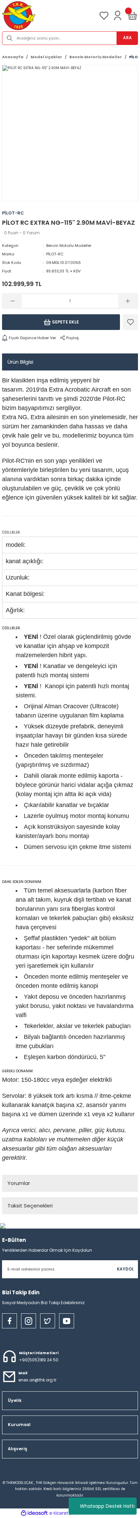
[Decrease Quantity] (12, 301)
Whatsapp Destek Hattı (107, 1506)
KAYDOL (125, 1269)
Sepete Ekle (65, 322)
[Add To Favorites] (130, 322)
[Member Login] (117, 15)
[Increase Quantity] (127, 301)
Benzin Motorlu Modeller (68, 245)
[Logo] (18, 15)
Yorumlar (18, 1183)
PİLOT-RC (55, 254)
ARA (127, 38)
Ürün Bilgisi (20, 361)
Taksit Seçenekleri (30, 1205)
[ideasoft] (34, 1513)
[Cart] (132, 15)
